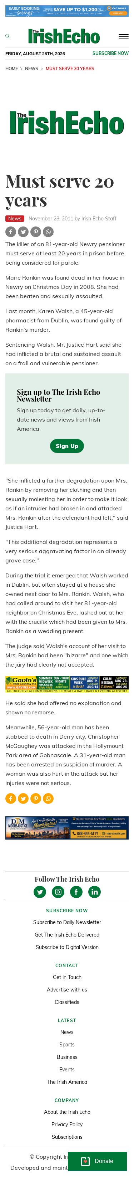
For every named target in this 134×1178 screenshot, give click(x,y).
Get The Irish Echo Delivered (67, 935)
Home (11, 68)
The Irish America (67, 1082)
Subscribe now (111, 53)
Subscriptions (67, 1137)
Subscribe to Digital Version (67, 947)
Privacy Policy (67, 1124)
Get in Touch (67, 977)
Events (67, 1069)
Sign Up (67, 445)
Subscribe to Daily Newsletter (67, 922)
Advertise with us (67, 989)
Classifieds (67, 1002)
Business (67, 1057)
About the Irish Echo (67, 1112)
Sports (67, 1044)
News (31, 68)
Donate (104, 1161)
